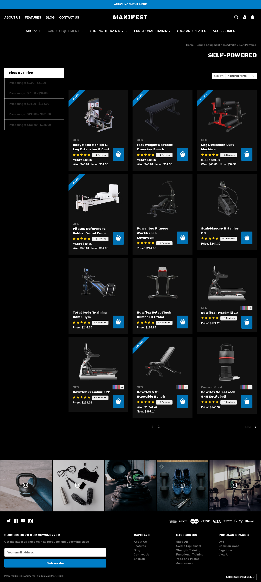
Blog (50, 17)
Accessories (224, 31)
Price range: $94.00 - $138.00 (29, 103)
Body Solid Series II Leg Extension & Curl (91, 147)
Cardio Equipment (64, 31)
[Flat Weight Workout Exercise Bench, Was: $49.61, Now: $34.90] (162, 115)
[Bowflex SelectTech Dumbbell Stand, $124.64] (162, 283)
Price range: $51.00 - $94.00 (28, 93)
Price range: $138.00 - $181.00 (30, 114)
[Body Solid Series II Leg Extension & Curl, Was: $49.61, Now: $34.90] (98, 115)
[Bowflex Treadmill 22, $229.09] (98, 362)
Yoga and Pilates (191, 31)
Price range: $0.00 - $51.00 (27, 82)
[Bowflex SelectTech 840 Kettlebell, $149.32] (227, 362)
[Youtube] (23, 521)
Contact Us (69, 17)
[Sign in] (245, 17)
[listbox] (241, 76)
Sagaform (225, 550)
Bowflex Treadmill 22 (91, 392)
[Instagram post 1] (235, 486)
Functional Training (152, 31)
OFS (222, 541)
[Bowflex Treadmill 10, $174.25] (227, 283)
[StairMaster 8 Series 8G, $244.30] (227, 199)
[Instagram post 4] (78, 486)
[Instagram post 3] (26, 486)
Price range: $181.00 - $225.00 (30, 124)
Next (249, 426)
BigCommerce (27, 576)
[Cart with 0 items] (253, 17)
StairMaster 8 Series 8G (220, 231)
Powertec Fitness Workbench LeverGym (152, 233)
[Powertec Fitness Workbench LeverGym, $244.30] (162, 199)
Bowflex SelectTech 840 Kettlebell (218, 394)
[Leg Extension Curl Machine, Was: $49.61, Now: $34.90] (227, 115)
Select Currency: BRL (239, 576)
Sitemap (139, 558)
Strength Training (107, 31)
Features (33, 17)
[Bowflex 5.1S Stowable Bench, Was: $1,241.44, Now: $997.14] (162, 362)
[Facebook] (16, 521)
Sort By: (219, 75)
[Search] (236, 17)
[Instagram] (30, 521)
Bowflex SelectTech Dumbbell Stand (154, 315)
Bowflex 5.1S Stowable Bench (151, 394)
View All (224, 554)
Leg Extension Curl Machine (217, 147)
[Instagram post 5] (130, 486)
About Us (12, 17)
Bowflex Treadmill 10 (219, 313)
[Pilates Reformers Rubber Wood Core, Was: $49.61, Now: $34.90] (98, 199)
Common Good (229, 546)
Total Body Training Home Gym (90, 315)
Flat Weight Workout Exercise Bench (155, 147)
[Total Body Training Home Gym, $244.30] (98, 283)
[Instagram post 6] (183, 486)
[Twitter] (9, 521)
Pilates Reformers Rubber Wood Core (89, 231)
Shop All (33, 31)
